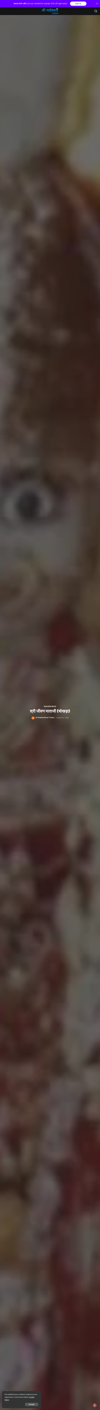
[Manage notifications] (95, 1405)
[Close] (97, 3)
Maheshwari (50, 706)
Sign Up (78, 4)
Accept (32, 1404)
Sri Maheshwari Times (45, 717)
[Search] (95, 11)
